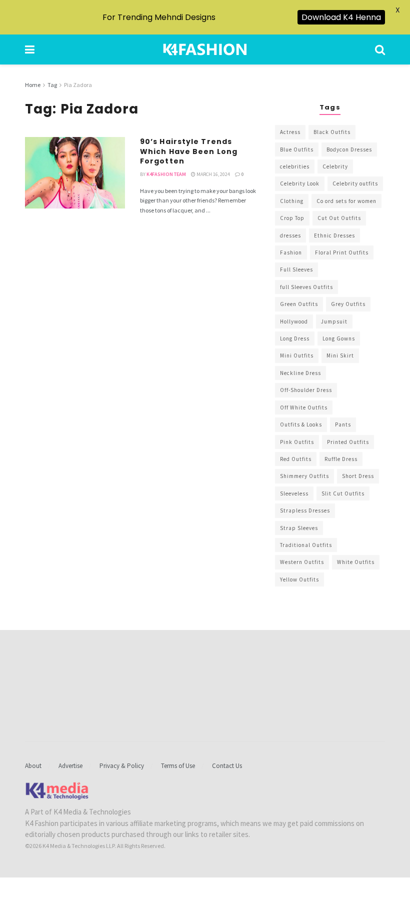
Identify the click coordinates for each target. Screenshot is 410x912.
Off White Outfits (304, 407)
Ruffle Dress (341, 459)
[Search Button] (380, 49)
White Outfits (355, 562)
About (33, 766)
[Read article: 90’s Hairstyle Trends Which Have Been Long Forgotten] (75, 172)
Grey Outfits (348, 304)
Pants (343, 424)
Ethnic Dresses (334, 235)
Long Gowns (338, 338)
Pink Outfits (297, 442)
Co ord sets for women (346, 201)
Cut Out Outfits (339, 218)
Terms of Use (178, 766)
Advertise (70, 766)
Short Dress (358, 476)
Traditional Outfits (306, 545)
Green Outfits (299, 304)
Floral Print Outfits (341, 252)
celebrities (295, 166)
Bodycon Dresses (349, 149)
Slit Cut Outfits (343, 493)
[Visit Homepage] (205, 50)
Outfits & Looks (301, 424)
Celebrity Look (300, 183)
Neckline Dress (300, 373)
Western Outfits (302, 562)
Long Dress (295, 338)
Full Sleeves (296, 269)
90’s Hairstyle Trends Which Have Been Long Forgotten (189, 151)
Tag (52, 84)
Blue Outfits (297, 149)
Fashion (291, 252)
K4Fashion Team (166, 174)
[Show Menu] (29, 49)
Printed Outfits (348, 442)
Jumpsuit (334, 321)
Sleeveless (294, 493)
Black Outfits (332, 132)
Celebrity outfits (355, 183)
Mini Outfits (297, 355)
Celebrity (335, 166)
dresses (290, 235)
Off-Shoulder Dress (306, 390)
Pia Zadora (78, 84)
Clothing (292, 201)
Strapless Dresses (305, 510)
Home (32, 84)
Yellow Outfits (299, 579)
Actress (290, 132)
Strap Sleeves (299, 528)
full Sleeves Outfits (306, 287)
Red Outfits (296, 459)
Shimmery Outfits (304, 476)
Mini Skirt (340, 355)
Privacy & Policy (122, 766)
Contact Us (227, 766)
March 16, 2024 (213, 174)
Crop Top (292, 218)
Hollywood (294, 321)
